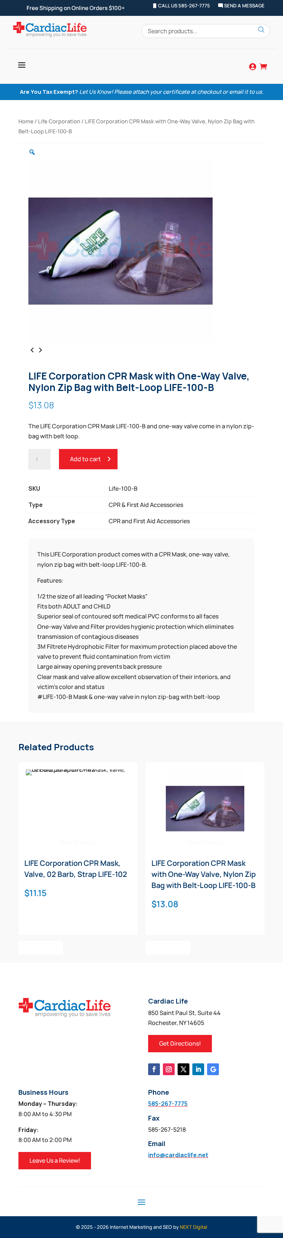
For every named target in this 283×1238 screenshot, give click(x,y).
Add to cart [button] (40, 947)
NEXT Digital (193, 1227)
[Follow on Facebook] (154, 1069)
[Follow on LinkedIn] (198, 1069)
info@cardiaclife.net (178, 1155)
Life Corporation (59, 121)
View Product (78, 842)
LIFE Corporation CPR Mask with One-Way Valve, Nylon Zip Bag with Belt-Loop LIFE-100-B (203, 874)
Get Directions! (180, 1043)
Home (26, 121)
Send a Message (244, 6)
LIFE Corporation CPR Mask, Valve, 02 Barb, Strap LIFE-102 (75, 868)
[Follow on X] (183, 1069)
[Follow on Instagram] (169, 1069)
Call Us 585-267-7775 (183, 6)
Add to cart (85, 459)
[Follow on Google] (213, 1069)
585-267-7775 (168, 1104)
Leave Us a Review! (54, 1160)
